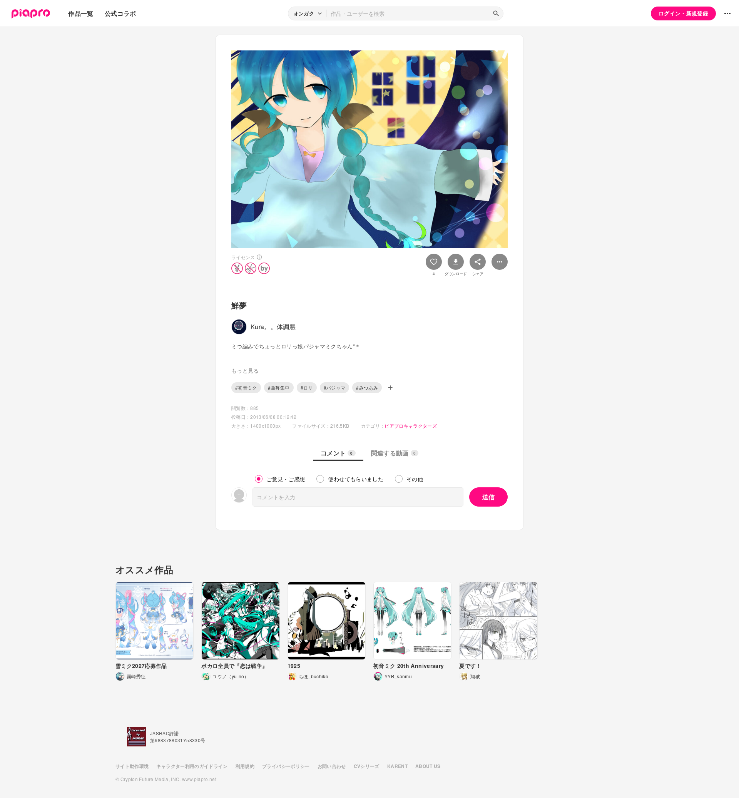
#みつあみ (367, 387)
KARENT (397, 766)
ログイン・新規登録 (683, 13)
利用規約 (245, 766)
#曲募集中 (279, 387)
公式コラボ (120, 13)
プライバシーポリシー (286, 766)
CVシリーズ (367, 766)
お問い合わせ (332, 766)
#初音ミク (246, 387)
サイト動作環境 (132, 766)
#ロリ (307, 387)
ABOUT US (428, 766)
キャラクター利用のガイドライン (191, 766)
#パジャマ (335, 387)
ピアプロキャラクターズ (411, 425)
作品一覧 (80, 13)
